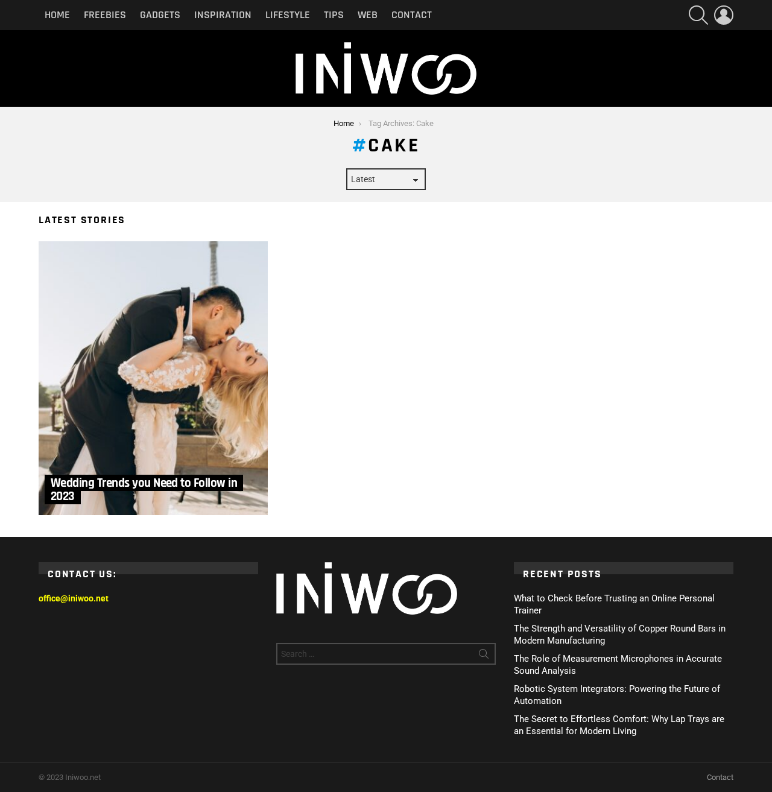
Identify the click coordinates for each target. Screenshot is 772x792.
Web (368, 15)
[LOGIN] (723, 15)
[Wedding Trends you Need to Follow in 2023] (153, 378)
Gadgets (160, 15)
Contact (411, 15)
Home (57, 15)
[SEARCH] (698, 15)
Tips (334, 15)
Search (484, 656)
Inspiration (223, 15)
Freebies (105, 15)
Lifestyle (287, 15)
